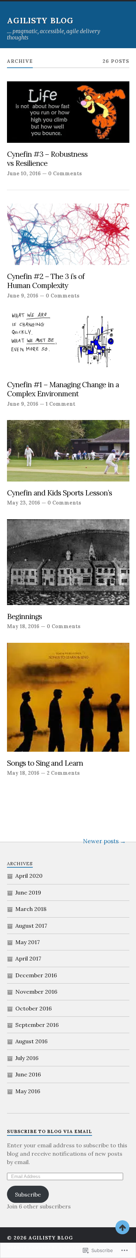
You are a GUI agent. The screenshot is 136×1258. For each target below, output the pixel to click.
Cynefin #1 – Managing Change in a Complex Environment (63, 389)
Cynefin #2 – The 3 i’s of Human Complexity (45, 281)
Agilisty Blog (40, 20)
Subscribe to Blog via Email (49, 1131)
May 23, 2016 (23, 502)
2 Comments (63, 773)
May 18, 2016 (23, 626)
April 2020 (29, 875)
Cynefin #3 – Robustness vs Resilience (47, 159)
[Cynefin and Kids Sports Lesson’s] (68, 450)
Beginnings (24, 616)
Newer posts (101, 841)
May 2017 (27, 942)
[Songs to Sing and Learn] (68, 697)
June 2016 (28, 1074)
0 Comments (65, 173)
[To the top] (122, 1227)
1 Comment (60, 403)
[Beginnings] (68, 562)
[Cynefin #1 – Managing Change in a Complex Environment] (68, 342)
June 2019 (28, 892)
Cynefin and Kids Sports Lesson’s (59, 493)
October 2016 (33, 1008)
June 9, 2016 (22, 295)
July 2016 (26, 1057)
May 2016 (27, 1091)
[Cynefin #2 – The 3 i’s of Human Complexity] (68, 234)
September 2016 (37, 1024)
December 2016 (36, 975)
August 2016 (31, 1041)
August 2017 (31, 925)
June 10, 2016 (24, 173)
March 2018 (30, 908)
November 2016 (36, 991)
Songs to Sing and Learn (45, 763)
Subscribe (28, 1194)
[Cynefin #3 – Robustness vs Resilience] (68, 112)
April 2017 (28, 958)
